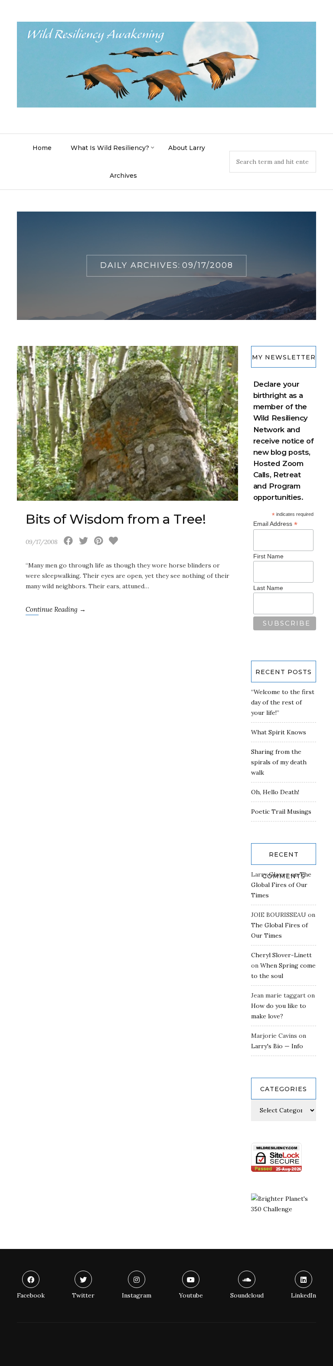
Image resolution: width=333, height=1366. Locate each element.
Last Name (268, 587)
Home (42, 148)
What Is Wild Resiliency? (110, 148)
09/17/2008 (42, 542)
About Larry (186, 148)
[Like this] (113, 542)
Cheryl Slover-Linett (281, 955)
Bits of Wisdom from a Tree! (116, 519)
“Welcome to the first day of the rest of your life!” (282, 702)
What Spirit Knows (278, 732)
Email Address (275, 524)
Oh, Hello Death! (275, 792)
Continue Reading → (56, 609)
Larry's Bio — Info (277, 1046)
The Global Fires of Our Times (281, 884)
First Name (268, 556)
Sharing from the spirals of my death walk (279, 762)
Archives (123, 175)
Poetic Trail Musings (281, 811)
